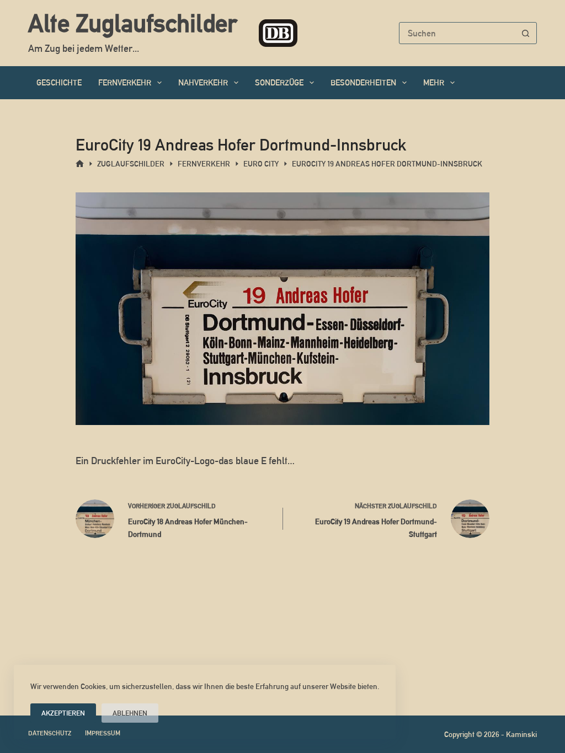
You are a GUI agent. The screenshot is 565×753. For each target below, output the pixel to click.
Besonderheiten (363, 82)
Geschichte (59, 82)
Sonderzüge (279, 82)
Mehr (433, 82)
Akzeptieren (63, 713)
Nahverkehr (203, 82)
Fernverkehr (124, 82)
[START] (80, 164)
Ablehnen (130, 713)
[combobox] (457, 33)
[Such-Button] (525, 33)
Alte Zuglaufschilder (132, 23)
